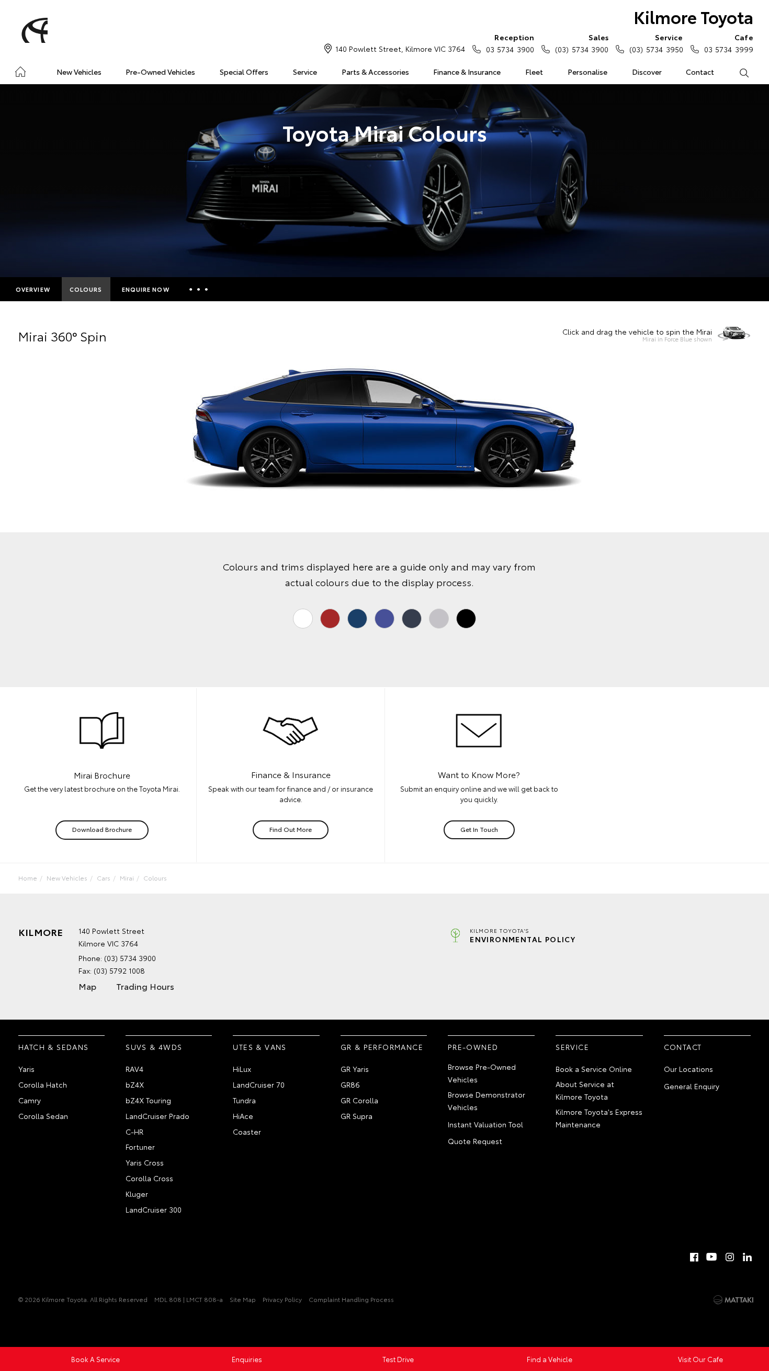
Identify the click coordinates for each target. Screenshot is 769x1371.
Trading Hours (145, 986)
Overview (33, 289)
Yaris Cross (145, 1162)
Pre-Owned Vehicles (160, 71)
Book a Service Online (594, 1069)
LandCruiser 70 (259, 1084)
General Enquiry (691, 1086)
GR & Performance (382, 1047)
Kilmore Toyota (693, 16)
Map (87, 986)
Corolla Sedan (43, 1116)
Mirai (127, 877)
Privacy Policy (282, 1299)
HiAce (243, 1116)
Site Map (243, 1299)
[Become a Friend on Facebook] (694, 1257)
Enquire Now (145, 289)
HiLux (242, 1069)
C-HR (134, 1131)
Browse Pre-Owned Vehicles (482, 1072)
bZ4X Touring (148, 1100)
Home (20, 69)
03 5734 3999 (728, 43)
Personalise (587, 71)
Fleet (534, 71)
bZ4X (135, 1084)
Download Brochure (102, 829)
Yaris (26, 1069)
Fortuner (140, 1146)
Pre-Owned (473, 1047)
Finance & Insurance (467, 71)
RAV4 (134, 1069)
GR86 (350, 1084)
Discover (647, 71)
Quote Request (475, 1141)
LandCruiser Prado (157, 1116)
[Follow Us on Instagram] (730, 1257)
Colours (86, 289)
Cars (103, 877)
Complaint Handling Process (351, 1299)
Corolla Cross (149, 1178)
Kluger (137, 1194)
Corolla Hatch (42, 1084)
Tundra (244, 1100)
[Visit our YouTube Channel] (712, 1257)
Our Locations (688, 1069)
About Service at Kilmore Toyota (585, 1090)
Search (743, 72)
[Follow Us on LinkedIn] (747, 1257)
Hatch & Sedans (53, 1047)
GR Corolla (359, 1100)
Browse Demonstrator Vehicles (486, 1100)
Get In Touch (479, 829)
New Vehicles (78, 71)
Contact (700, 71)
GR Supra (356, 1116)
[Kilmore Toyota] (33, 30)
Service (305, 71)
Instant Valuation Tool (485, 1124)
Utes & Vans (259, 1047)
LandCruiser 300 (154, 1209)
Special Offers (244, 71)
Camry (29, 1100)
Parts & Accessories (375, 71)
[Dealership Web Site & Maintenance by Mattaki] (733, 1300)
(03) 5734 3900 (581, 43)
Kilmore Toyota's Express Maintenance (599, 1117)
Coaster (247, 1131)
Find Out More (290, 829)
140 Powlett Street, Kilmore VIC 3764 (400, 48)
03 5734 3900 (510, 43)
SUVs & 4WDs (154, 1047)
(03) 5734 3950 (656, 43)
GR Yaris (355, 1069)
